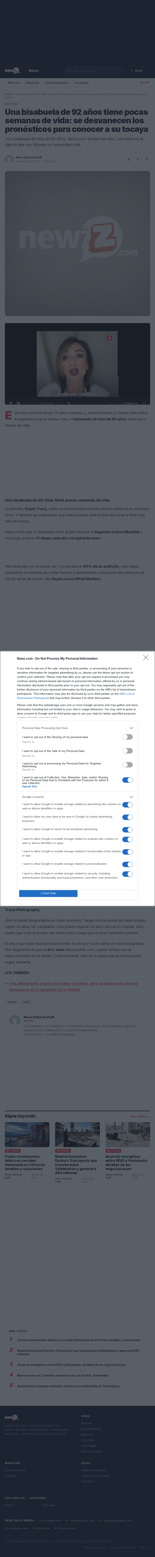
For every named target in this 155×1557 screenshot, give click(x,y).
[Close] (147, 659)
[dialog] (77, 778)
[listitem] (77, 728)
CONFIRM (48, 893)
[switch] (127, 737)
